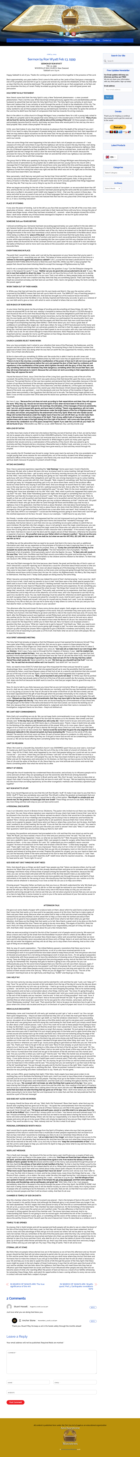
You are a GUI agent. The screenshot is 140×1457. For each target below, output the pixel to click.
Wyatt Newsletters (54, 40)
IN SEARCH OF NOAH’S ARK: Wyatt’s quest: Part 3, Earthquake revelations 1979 (76, 1286)
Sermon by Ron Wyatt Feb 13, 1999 (51, 59)
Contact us (107, 40)
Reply (93, 1307)
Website (11, 1392)
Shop (97, 40)
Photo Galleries (86, 40)
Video (74, 40)
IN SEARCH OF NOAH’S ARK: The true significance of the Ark (27, 1285)
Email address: (109, 86)
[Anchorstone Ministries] (70, 28)
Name (10, 1382)
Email (57, 1382)
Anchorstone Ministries (69, 1449)
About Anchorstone (36, 40)
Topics (66, 40)
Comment (12, 1353)
